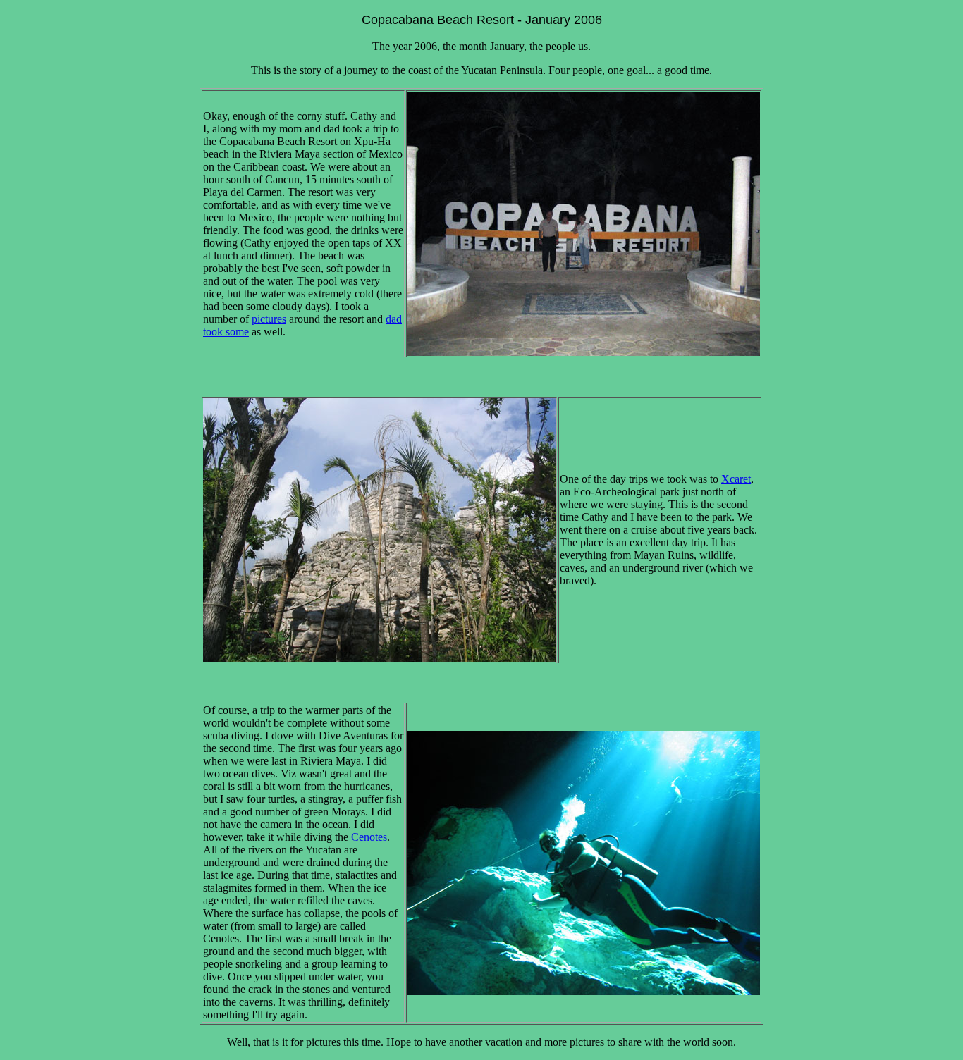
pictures (269, 319)
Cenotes (369, 837)
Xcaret (736, 479)
